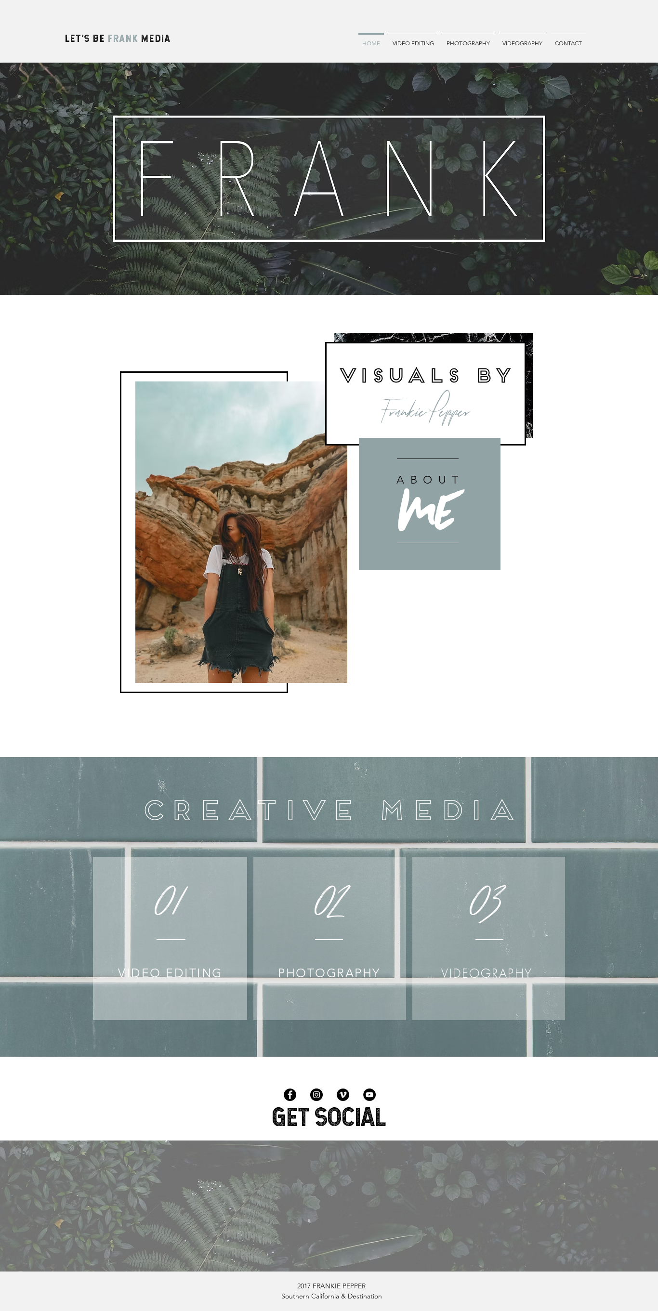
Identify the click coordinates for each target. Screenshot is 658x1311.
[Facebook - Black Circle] (290, 1094)
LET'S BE (86, 38)
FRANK (123, 38)
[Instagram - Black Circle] (316, 1094)
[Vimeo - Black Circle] (343, 1094)
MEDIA (154, 38)
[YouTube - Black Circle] (369, 1094)
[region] (429, 504)
